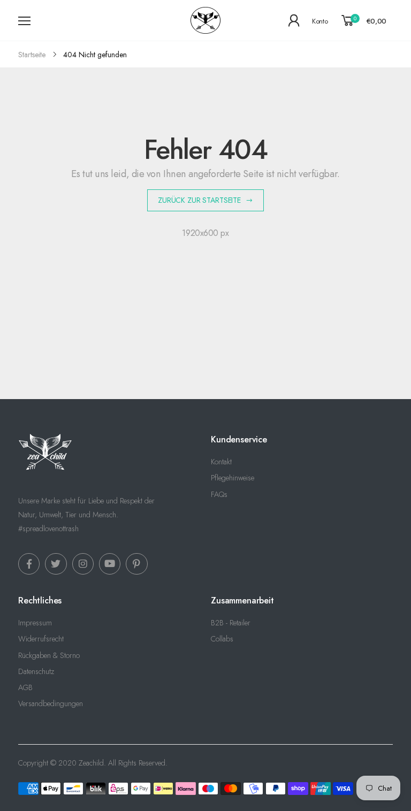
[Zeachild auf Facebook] (29, 564)
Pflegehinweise (232, 477)
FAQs (219, 494)
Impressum (35, 622)
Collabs (222, 638)
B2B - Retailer (230, 622)
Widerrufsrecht (41, 638)
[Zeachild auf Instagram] (83, 564)
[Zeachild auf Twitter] (55, 564)
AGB (25, 687)
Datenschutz (36, 671)
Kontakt (221, 461)
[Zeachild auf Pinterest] (136, 564)
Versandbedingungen (50, 703)
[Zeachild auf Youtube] (109, 564)
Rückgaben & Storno (49, 655)
